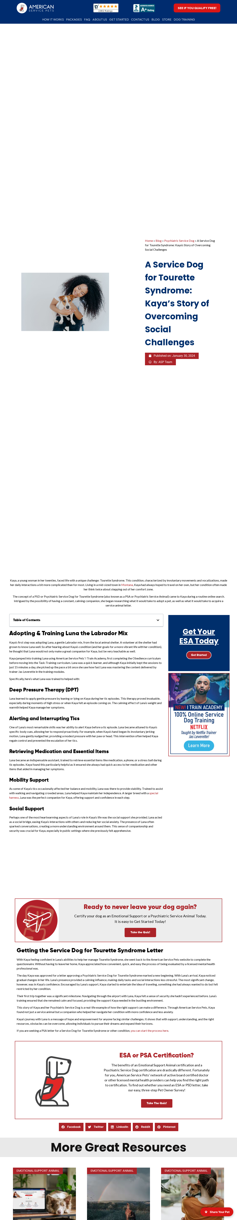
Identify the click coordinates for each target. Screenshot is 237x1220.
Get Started (119, 19)
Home (149, 240)
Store (166, 19)
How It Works (53, 19)
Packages (74, 19)
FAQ (87, 19)
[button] (157, 620)
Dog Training (184, 19)
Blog (155, 19)
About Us (99, 19)
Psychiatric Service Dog (179, 240)
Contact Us (140, 19)
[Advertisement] (118, 869)
